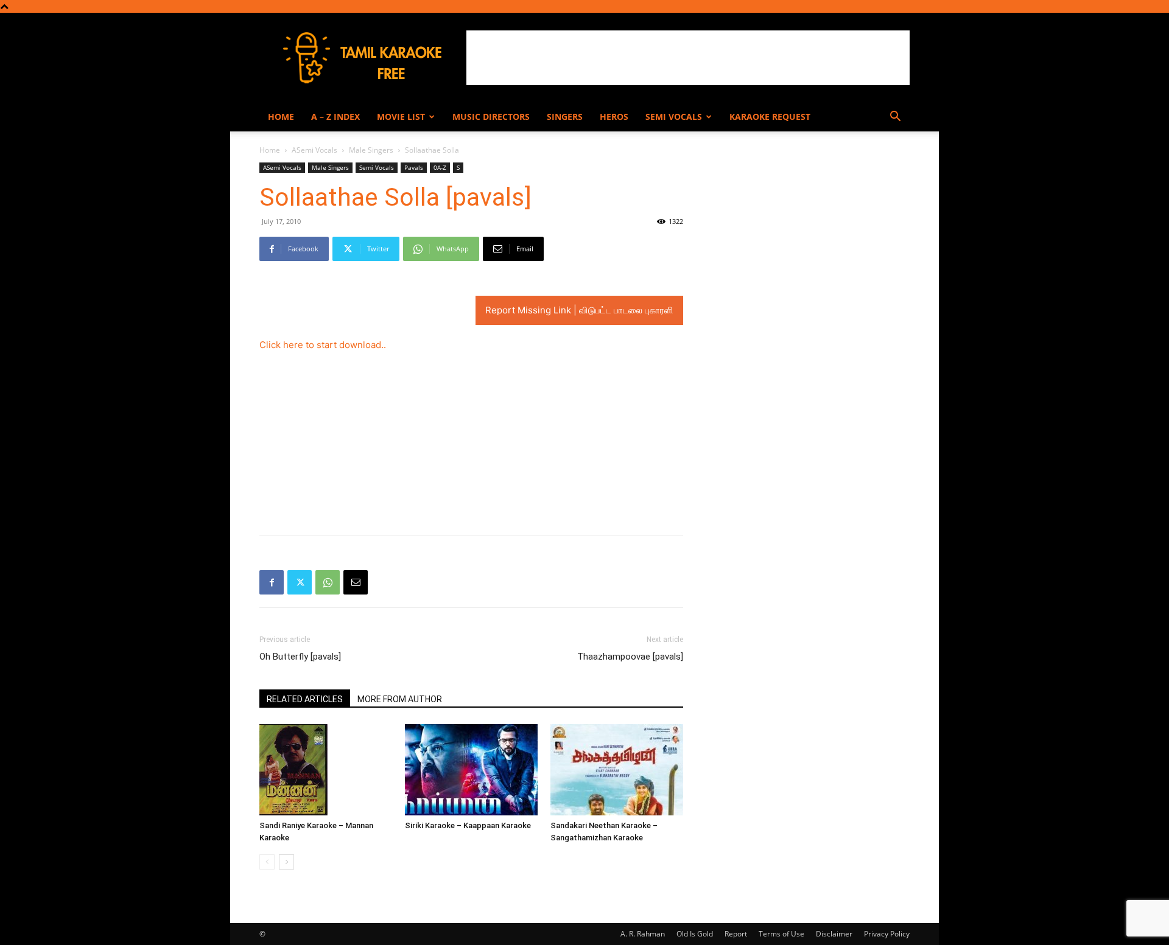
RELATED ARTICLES (305, 699)
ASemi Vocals (314, 150)
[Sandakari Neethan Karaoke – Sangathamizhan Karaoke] (616, 769)
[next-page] (286, 862)
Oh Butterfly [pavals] (300, 656)
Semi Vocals (673, 116)
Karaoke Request (769, 116)
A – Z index (335, 116)
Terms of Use (781, 934)
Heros (614, 116)
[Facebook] (271, 582)
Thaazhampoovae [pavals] (630, 656)
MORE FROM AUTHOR (399, 699)
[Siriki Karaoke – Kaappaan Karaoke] (471, 769)
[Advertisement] (688, 57)
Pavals (413, 167)
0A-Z (440, 167)
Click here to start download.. (322, 344)
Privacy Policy (887, 934)
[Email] (355, 582)
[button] (895, 118)
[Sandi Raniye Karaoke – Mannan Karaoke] (325, 769)
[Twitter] (299, 582)
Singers (565, 116)
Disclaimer (834, 934)
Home (281, 116)
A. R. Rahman (642, 934)
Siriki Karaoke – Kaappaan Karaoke (468, 825)
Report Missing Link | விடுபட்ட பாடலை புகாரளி (579, 310)
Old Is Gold (694, 934)
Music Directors (491, 116)
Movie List (401, 116)
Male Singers (371, 150)
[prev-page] (267, 862)
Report (736, 934)
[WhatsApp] (327, 582)
